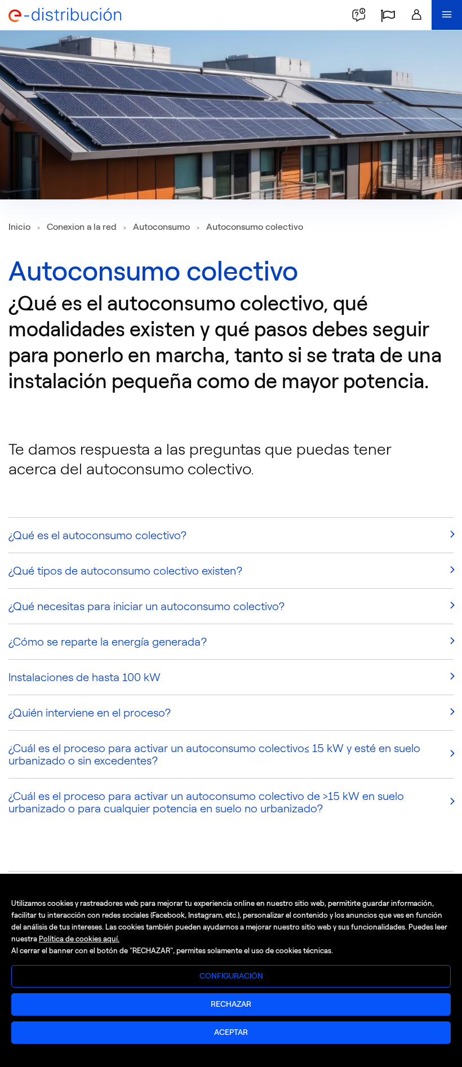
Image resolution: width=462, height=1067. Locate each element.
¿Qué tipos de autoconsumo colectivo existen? (125, 570)
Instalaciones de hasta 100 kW (84, 677)
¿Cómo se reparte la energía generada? (107, 641)
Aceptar (231, 1032)
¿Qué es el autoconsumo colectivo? (97, 535)
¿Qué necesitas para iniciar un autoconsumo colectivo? (146, 606)
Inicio (19, 226)
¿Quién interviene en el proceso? (89, 712)
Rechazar (231, 1004)
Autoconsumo (161, 226)
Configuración (231, 976)
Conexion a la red (82, 226)
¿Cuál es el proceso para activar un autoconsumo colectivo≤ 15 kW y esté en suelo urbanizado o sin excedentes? (214, 754)
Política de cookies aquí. (79, 939)
